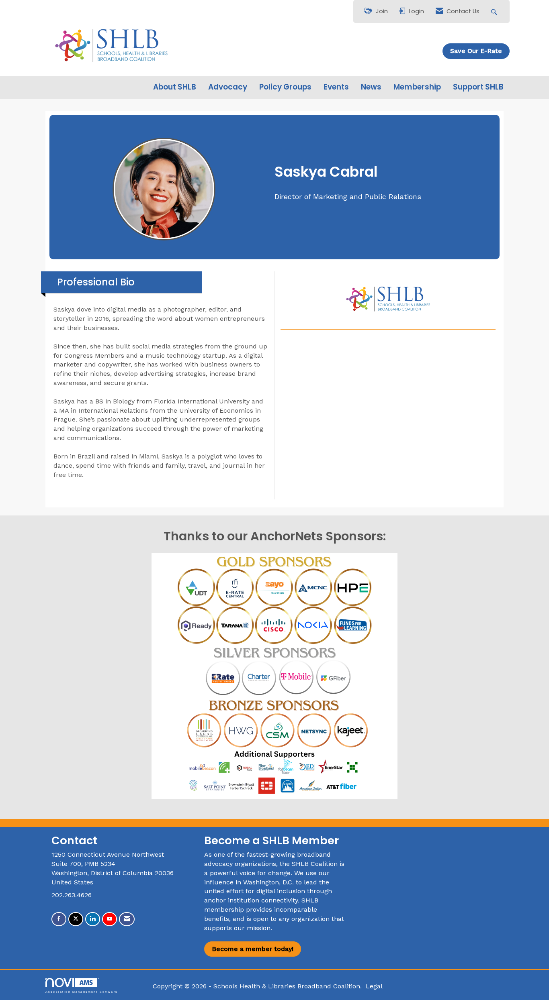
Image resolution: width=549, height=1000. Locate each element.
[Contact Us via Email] (127, 919)
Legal (374, 986)
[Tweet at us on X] (75, 919)
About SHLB (174, 87)
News (371, 87)
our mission (252, 928)
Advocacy (227, 87)
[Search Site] (495, 11)
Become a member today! (252, 949)
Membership (417, 87)
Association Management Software (81, 991)
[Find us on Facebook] (58, 919)
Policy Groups (285, 87)
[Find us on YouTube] (109, 919)
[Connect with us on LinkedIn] (92, 919)
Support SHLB (478, 87)
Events (336, 87)
